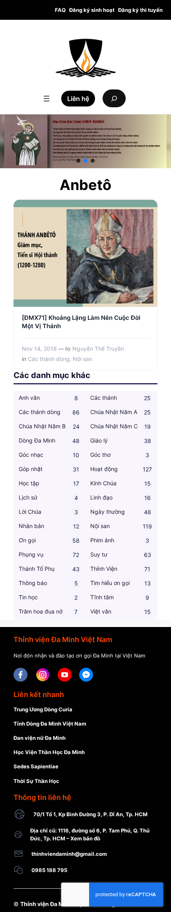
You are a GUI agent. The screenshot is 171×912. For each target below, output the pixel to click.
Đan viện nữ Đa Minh (40, 738)
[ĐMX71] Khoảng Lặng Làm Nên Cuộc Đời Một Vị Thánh (81, 322)
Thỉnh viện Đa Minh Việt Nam (59, 904)
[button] (78, 161)
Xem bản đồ (85, 838)
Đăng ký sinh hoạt (92, 10)
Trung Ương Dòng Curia (43, 709)
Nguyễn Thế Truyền (98, 348)
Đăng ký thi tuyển (140, 10)
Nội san (82, 358)
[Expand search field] (114, 98)
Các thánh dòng (49, 358)
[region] (85, 141)
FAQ (60, 10)
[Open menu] (46, 98)
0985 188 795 (49, 870)
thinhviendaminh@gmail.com (69, 854)
